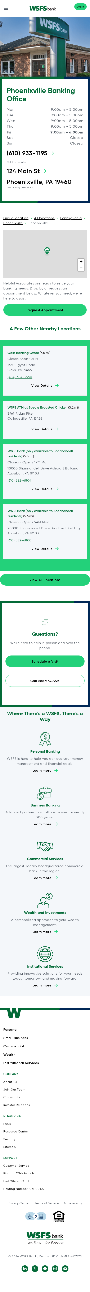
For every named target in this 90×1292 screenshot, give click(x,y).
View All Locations (45, 580)
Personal (10, 1029)
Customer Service (16, 1165)
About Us (10, 1082)
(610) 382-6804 (19, 480)
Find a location (15, 218)
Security (9, 1139)
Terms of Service (47, 1203)
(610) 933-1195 (27, 153)
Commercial (13, 1046)
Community (11, 1097)
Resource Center (15, 1131)
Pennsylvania (71, 218)
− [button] (81, 267)
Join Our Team (14, 1089)
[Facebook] (45, 1268)
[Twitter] (35, 1268)
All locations (44, 218)
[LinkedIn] (25, 1268)
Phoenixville (13, 223)
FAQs (7, 1124)
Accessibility (73, 1203)
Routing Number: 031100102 (24, 1189)
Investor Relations (16, 1105)
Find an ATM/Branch (18, 1173)
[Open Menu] (6, 8)
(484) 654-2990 (20, 377)
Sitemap (9, 1147)
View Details (41, 385)
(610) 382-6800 (20, 540)
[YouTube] (65, 1268)
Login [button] (80, 6)
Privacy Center (19, 1203)
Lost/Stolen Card (16, 1181)
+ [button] (81, 261)
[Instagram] (55, 1268)
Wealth (9, 1054)
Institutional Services (21, 1063)
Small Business (15, 1038)
